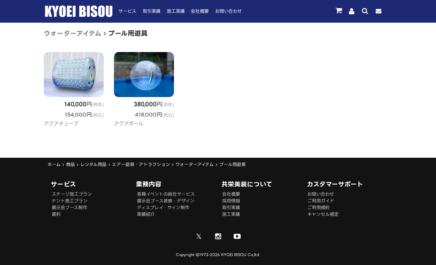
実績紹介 (146, 214)
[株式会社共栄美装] (79, 15)
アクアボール (128, 123)
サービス (127, 11)
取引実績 (152, 11)
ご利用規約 (318, 207)
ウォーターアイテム (72, 33)
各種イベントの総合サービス (166, 194)
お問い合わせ (228, 11)
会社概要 (200, 11)
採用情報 (231, 200)
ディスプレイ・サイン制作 (163, 207)
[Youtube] (237, 236)
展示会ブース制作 (69, 207)
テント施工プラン (69, 200)
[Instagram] (218, 236)
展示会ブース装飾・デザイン (165, 200)
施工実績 (176, 11)
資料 (56, 214)
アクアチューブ (61, 123)
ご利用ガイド (320, 200)
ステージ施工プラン (72, 194)
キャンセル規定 (323, 214)
